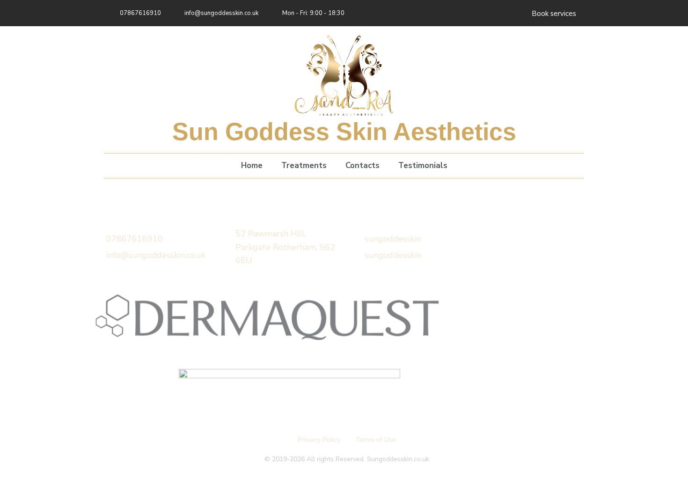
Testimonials (422, 165)
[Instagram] (513, 13)
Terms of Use (376, 439)
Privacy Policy (319, 439)
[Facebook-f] (494, 13)
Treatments (304, 165)
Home (252, 165)
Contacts (362, 165)
